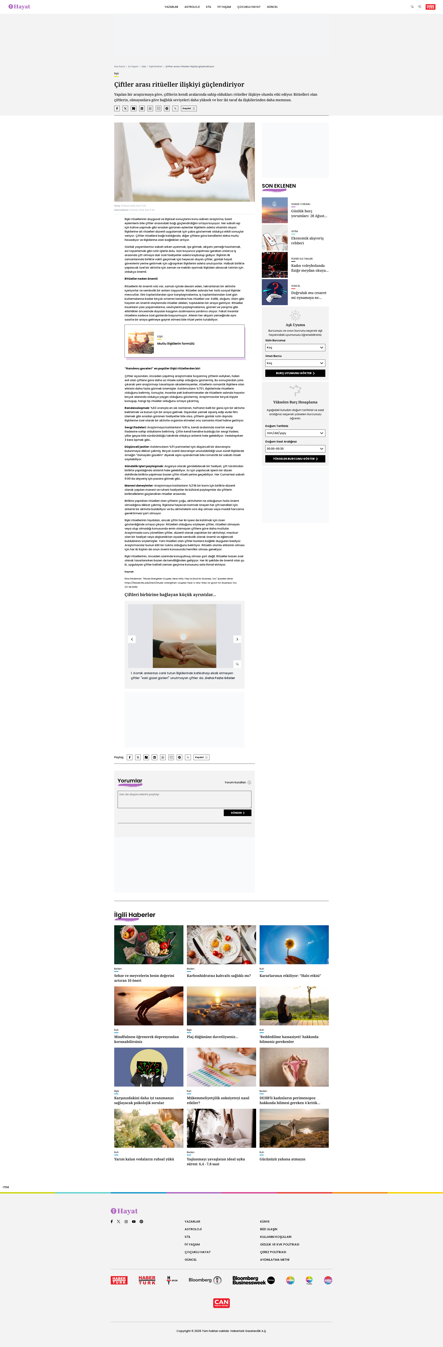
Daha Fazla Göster (220, 678)
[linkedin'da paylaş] (142, 108)
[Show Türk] (309, 1280)
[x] (118, 1221)
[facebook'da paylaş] (117, 108)
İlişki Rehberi (155, 66)
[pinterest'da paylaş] (167, 108)
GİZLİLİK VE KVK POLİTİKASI (279, 1244)
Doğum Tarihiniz (276, 426)
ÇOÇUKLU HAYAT (198, 1252)
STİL (188, 1237)
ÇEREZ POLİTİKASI (273, 1252)
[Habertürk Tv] (147, 1280)
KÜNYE (265, 1221)
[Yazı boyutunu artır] (175, 108)
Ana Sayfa (119, 66)
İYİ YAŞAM (192, 1244)
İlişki (144, 66)
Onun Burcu (273, 356)
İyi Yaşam (133, 66)
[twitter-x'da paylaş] (125, 108)
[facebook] (112, 1221)
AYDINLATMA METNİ (274, 1259)
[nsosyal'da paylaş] (133, 108)
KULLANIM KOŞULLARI (275, 1237)
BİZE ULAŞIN (268, 1229)
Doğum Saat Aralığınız (281, 442)
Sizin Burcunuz (275, 340)
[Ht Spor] (172, 1280)
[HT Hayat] (221, 1211)
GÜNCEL (191, 1259)
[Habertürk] (119, 1280)
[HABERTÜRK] (430, 7)
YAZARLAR (192, 1221)
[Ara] (412, 7)
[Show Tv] (290, 1280)
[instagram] (126, 1221)
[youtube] (133, 1221)
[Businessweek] (254, 1280)
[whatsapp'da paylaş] (150, 108)
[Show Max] (328, 1280)
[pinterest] (141, 1221)
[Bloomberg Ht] (205, 1280)
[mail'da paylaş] (158, 108)
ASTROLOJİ (193, 1229)
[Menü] (419, 7)
